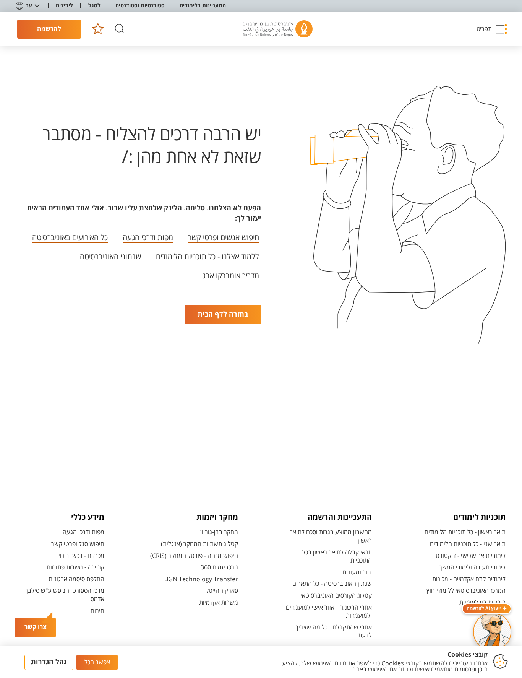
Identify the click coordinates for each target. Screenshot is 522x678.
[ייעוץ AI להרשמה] (492, 632)
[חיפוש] (119, 29)
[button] (492, 29)
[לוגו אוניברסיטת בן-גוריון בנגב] (278, 29)
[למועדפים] (97, 29)
